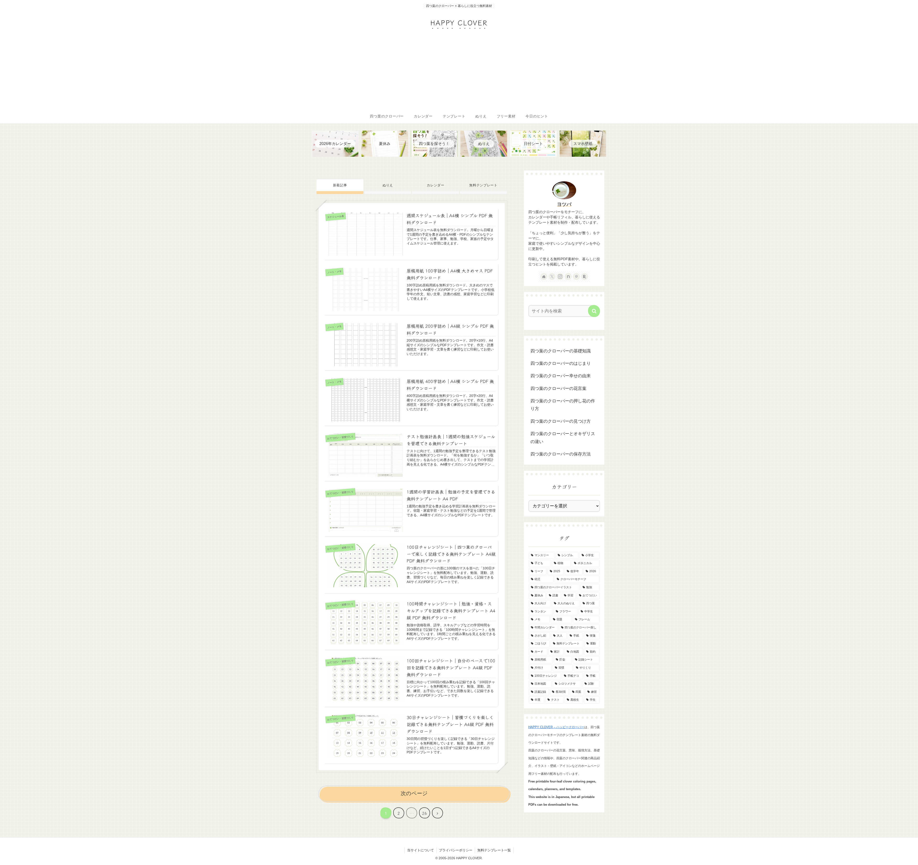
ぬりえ (387, 185)
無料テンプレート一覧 (494, 850)
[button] (594, 311)
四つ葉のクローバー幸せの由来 (560, 375)
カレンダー (435, 185)
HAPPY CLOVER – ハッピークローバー (556, 727)
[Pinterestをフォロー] (576, 276)
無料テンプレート (483, 185)
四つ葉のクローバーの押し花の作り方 (562, 405)
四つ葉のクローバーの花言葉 (558, 388)
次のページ (414, 793)
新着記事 (340, 185)
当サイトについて (420, 850)
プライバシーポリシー (455, 850)
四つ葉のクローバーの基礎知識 (560, 351)
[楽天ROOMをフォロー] (584, 276)
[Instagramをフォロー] (560, 276)
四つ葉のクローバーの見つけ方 (560, 421)
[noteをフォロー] (568, 276)
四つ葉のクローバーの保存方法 (560, 454)
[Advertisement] (459, 72)
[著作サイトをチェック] (544, 276)
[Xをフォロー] (552, 276)
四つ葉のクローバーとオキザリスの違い (562, 437)
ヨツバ (564, 204)
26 (424, 813)
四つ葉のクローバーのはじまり (560, 363)
